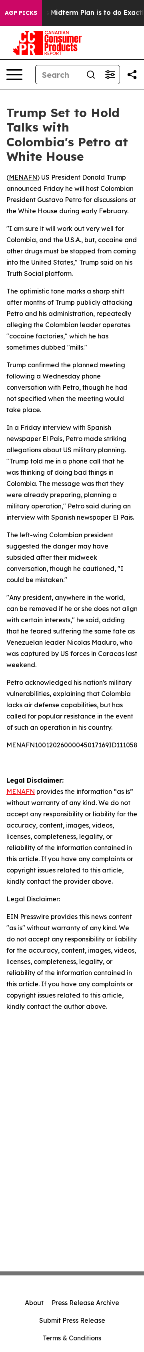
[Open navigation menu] (14, 75)
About (34, 1303)
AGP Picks (21, 12)
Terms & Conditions (72, 1338)
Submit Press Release (72, 1320)
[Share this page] (132, 75)
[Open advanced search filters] (110, 74)
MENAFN (23, 177)
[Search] (90, 74)
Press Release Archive (85, 1303)
